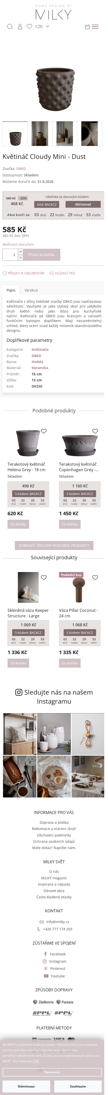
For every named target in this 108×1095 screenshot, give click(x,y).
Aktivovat (81, 201)
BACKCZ (45, 201)
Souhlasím (78, 1086)
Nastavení (52, 1072)
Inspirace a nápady (52, 880)
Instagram (56, 957)
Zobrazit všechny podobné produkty (52, 545)
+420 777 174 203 (56, 925)
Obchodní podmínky (52, 831)
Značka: (14, 165)
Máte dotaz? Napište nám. (52, 843)
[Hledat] (10, 27)
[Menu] (95, 27)
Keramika (40, 369)
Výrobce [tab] (31, 291)
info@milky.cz (56, 917)
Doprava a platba (52, 818)
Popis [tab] (11, 291)
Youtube (56, 971)
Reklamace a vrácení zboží (52, 824)
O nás (52, 867)
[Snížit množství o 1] (20, 259)
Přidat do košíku (41, 256)
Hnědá (37, 363)
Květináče (40, 351)
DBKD (36, 357)
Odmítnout (26, 1086)
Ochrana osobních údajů (52, 837)
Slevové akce (52, 886)
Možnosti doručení (18, 246)
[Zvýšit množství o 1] (20, 253)
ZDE (36, 1061)
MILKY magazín (52, 873)
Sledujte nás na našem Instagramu (56, 695)
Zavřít (29, 269)
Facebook (56, 949)
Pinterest (56, 964)
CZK (39, 26)
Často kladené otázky (52, 892)
